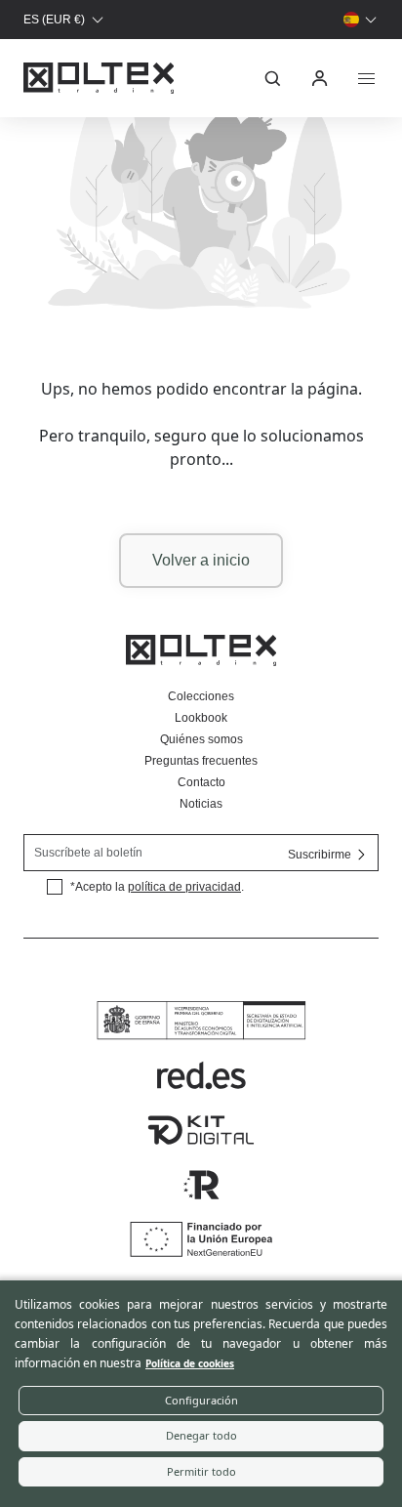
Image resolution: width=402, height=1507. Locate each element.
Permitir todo (201, 1471)
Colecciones (201, 696)
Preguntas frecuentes (201, 761)
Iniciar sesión (320, 78)
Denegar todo (201, 1435)
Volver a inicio (201, 560)
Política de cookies (189, 1363)
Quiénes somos (201, 739)
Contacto (201, 782)
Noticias (201, 804)
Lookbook (201, 718)
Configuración (201, 1400)
